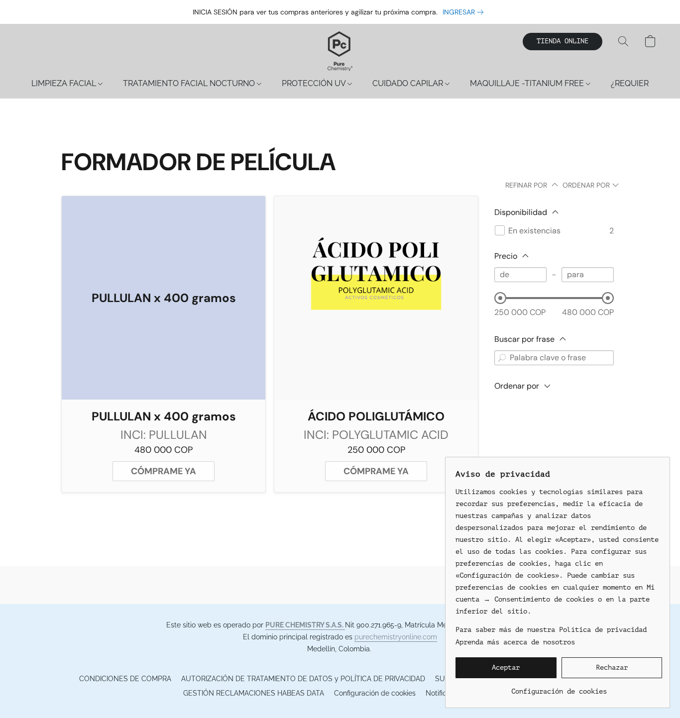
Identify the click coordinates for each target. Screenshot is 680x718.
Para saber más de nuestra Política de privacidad (551, 629)
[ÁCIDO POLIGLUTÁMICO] (376, 298)
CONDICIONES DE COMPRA (125, 679)
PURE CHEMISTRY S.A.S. (305, 625)
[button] (340, 51)
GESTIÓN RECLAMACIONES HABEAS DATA (253, 693)
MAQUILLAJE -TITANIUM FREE (528, 83)
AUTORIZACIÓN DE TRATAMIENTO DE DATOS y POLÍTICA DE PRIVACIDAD (303, 679)
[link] (465, 12)
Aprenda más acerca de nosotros (515, 642)
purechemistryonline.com (395, 637)
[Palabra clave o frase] (501, 357)
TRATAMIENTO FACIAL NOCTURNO (190, 83)
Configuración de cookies (375, 693)
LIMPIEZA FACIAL (64, 83)
